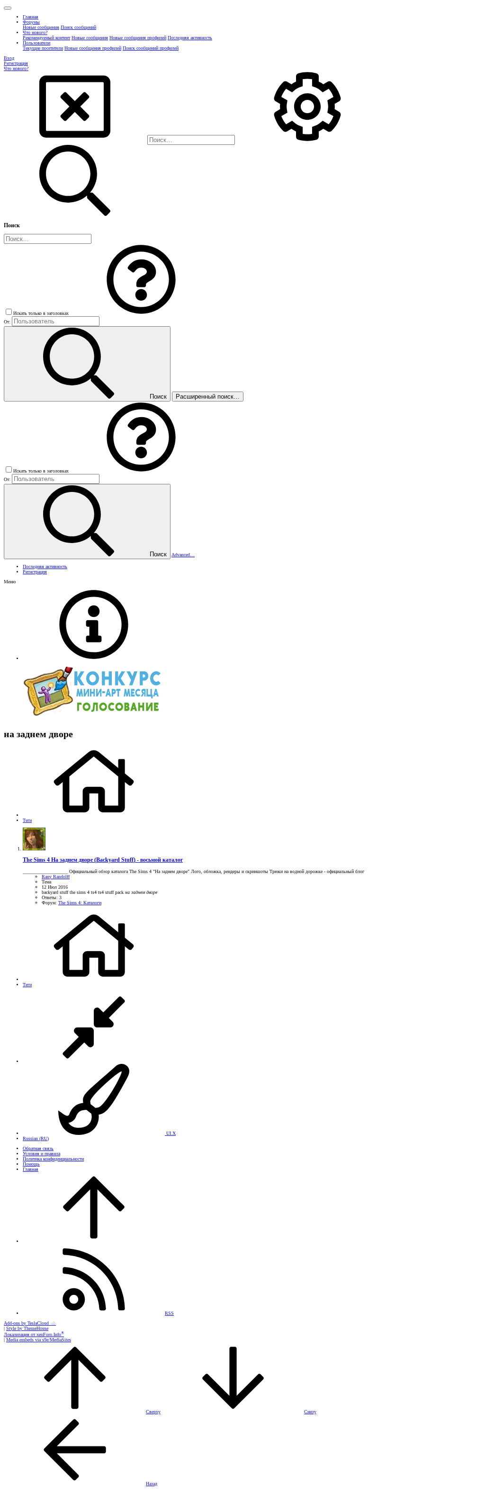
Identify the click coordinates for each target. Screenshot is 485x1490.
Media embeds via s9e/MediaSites (38, 1339)
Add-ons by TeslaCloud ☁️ (30, 1323)
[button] (7, 8)
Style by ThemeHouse (27, 1328)
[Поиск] (307, 140)
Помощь (31, 1164)
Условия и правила (41, 1153)
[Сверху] (94, 1241)
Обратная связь (38, 1148)
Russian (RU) (36, 1138)
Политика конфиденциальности (53, 1158)
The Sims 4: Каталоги (79, 902)
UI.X (170, 1133)
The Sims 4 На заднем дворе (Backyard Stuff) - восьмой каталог (103, 860)
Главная (30, 1169)
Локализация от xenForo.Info (34, 1334)
